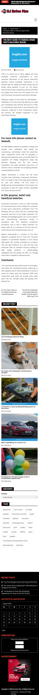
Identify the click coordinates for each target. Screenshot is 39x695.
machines (6, 523)
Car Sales (29, 510)
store (4, 536)
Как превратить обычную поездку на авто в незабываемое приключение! (15, 477)
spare (30, 532)
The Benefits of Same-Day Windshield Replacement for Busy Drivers (18, 407)
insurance (25, 518)
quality (22, 527)
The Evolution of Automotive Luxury (15, 541)
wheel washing (8, 545)
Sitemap (13, 694)
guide (32, 514)
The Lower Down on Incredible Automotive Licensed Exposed (9, 292)
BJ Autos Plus (23, 650)
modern (30, 523)
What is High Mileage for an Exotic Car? (23, 2)
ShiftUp (22, 532)
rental (30, 527)
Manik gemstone (18, 523)
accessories (7, 510)
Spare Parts (20, 70)
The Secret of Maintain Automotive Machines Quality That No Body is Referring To (29, 293)
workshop (19, 545)
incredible (6, 518)
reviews (5, 532)
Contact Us (14, 692)
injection (16, 518)
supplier (12, 536)
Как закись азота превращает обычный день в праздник (16, 371)
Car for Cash (18, 510)
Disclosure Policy (25, 692)
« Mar (3, 630)
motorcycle (6, 527)
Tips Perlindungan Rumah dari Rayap (12, 337)
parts (15, 527)
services (14, 532)
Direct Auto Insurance (19, 514)
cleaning (6, 514)
